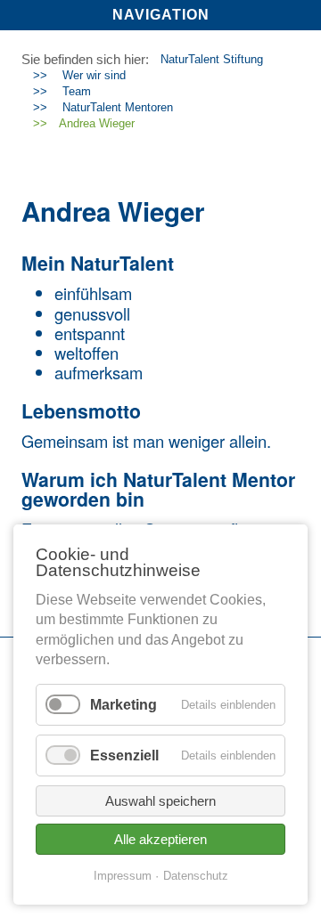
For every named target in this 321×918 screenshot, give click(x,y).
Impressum (123, 875)
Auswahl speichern (160, 800)
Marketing (123, 704)
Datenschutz (195, 875)
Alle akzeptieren (160, 839)
